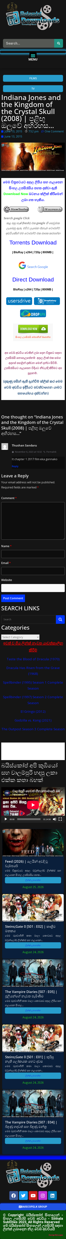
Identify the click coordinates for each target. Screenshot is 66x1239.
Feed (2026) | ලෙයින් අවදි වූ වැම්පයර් (26, 863)
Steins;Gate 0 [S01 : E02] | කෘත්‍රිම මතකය (30, 928)
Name (6, 546)
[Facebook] (13, 1195)
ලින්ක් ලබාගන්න (33, 880)
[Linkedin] (52, 1195)
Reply (15, 466)
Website (6, 580)
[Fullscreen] (60, 819)
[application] (33, 805)
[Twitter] (23, 1195)
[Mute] (54, 819)
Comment (9, 498)
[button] (33, 55)
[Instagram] (42, 1195)
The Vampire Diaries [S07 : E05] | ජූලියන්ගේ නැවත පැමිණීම (31, 993)
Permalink (51, 451)
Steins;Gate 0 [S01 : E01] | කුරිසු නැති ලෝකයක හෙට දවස (29, 1059)
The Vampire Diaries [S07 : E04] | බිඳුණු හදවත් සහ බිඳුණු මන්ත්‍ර (31, 1124)
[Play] (6, 819)
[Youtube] (33, 1195)
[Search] (58, 43)
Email (6, 563)
